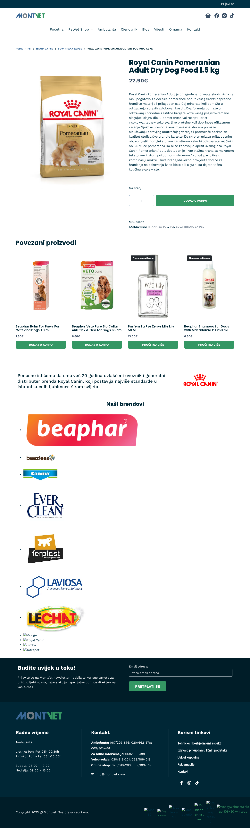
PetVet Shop (78, 29)
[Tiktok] (197, 783)
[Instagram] (224, 15)
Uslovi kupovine (188, 757)
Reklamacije (186, 764)
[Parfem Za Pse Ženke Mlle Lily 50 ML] (153, 286)
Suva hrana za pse (190, 226)
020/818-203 (121, 765)
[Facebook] (216, 15)
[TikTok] (232, 15)
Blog (145, 29)
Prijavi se (227, 4)
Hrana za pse (158, 226)
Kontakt (193, 29)
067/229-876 (119, 742)
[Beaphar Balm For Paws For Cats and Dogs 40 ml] (41, 286)
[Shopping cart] (208, 15)
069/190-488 (135, 754)
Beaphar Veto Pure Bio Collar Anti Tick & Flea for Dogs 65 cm (96, 328)
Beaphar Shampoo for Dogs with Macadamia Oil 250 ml (206, 328)
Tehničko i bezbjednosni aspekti (199, 743)
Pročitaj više (153, 344)
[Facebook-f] (181, 783)
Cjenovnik (129, 29)
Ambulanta (107, 29)
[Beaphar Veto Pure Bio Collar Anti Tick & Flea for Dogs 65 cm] (97, 286)
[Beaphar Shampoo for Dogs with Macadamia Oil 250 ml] (209, 286)
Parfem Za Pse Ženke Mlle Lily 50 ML (151, 328)
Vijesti (159, 29)
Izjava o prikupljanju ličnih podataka (202, 750)
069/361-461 (100, 748)
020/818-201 (120, 759)
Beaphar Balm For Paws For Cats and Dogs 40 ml (38, 328)
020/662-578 (141, 742)
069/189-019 (141, 759)
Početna (56, 29)
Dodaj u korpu (195, 200)
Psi (172, 226)
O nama (175, 29)
